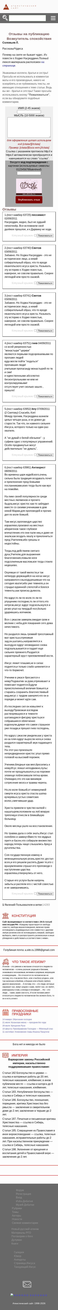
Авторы (16, 1215)
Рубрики (17, 1208)
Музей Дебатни (25, 1204)
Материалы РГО (21, 1232)
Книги (14, 1243)
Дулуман (16, 1239)
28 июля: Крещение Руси (13, 1026)
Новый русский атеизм (25, 1229)
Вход (19, 1197)
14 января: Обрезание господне (17, 1019)
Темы (15, 1212)
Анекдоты (20, 1259)
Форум (20, 1190)
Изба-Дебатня (24, 1201)
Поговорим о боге (22, 1236)
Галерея (19, 1252)
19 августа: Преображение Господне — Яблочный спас (27, 1029)
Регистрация (23, 1194)
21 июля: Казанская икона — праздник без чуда (24, 1022)
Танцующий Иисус (25, 1267)
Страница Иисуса (24, 1263)
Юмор (17, 1256)
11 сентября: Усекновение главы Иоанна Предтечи (25, 1032)
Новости (17, 1219)
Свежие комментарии (25, 1223)
